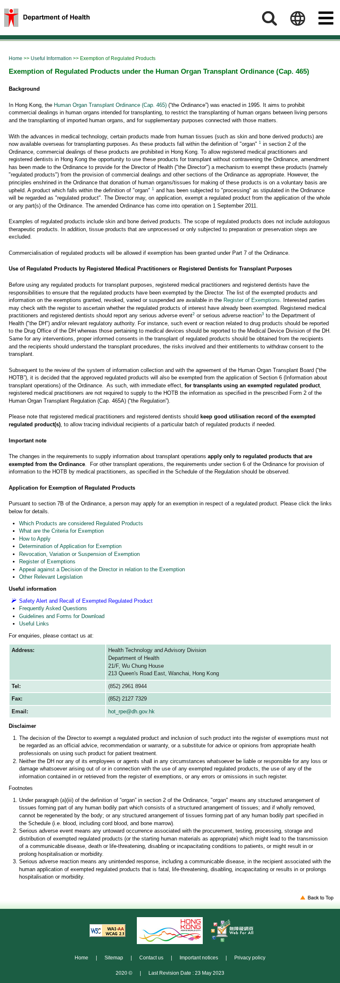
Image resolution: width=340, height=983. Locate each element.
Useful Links (34, 624)
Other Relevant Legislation (51, 577)
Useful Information (51, 58)
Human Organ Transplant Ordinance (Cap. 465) (110, 105)
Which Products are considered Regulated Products (81, 523)
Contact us (151, 958)
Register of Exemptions (251, 300)
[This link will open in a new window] (108, 930)
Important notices (199, 958)
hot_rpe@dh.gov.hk (131, 711)
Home (15, 58)
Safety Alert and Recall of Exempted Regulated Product (86, 601)
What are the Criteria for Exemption (61, 531)
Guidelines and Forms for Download (61, 616)
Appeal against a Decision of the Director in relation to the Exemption (102, 569)
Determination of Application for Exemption (70, 546)
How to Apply (35, 539)
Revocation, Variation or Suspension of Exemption (79, 554)
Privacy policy (249, 958)
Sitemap (113, 958)
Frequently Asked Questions (53, 608)
